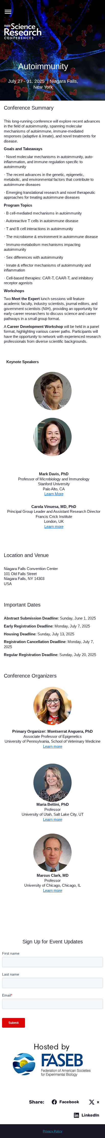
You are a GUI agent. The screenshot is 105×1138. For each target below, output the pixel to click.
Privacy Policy (52, 1131)
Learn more (53, 526)
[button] (7, 11)
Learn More (53, 494)
